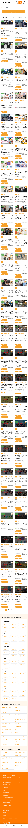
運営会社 (4, 818)
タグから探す (18, 780)
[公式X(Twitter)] (4, 823)
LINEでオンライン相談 (8, 797)
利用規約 (10, 818)
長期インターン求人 (7, 777)
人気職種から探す (19, 777)
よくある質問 (6, 792)
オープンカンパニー (7, 782)
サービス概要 (6, 810)
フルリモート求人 (7, 784)
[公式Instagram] (9, 823)
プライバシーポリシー (18, 818)
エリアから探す (18, 782)
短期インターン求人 (7, 780)
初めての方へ (6, 795)
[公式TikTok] (12, 823)
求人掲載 (5, 808)
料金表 (4, 812)
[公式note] (6, 823)
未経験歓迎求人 (6, 787)
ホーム (2, 8)
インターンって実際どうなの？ (10, 800)
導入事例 (5, 815)
